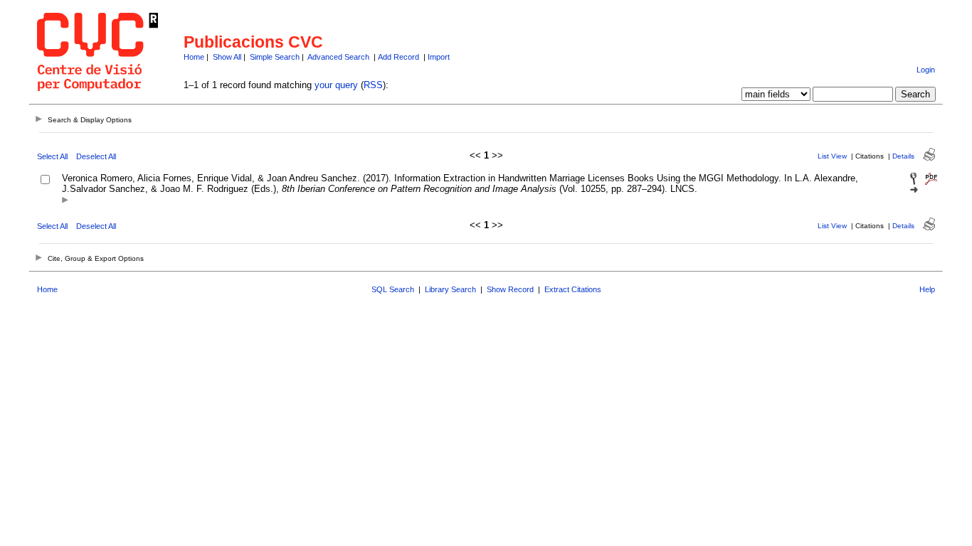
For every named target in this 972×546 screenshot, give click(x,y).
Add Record (398, 57)
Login (925, 69)
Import (439, 57)
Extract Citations (572, 289)
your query (336, 85)
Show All (227, 57)
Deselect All (96, 156)
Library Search (450, 289)
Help (927, 289)
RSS (373, 85)
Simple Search (275, 57)
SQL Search (392, 289)
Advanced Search (338, 57)
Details (903, 156)
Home (194, 57)
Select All (52, 156)
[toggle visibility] (65, 201)
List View (832, 156)
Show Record (510, 289)
